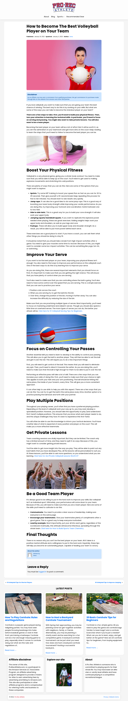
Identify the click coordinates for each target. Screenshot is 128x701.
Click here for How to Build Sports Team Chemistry (62, 528)
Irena (71, 37)
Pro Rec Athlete (19, 697)
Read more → (10, 650)
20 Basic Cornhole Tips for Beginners (101, 619)
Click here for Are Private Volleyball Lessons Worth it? (56, 456)
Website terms (114, 697)
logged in (42, 572)
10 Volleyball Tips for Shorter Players (19, 582)
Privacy (106, 697)
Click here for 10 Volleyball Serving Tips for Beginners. (60, 311)
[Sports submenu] (63, 16)
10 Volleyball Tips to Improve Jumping (108, 582)
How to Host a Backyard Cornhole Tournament (59, 619)
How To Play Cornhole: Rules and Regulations (21, 619)
